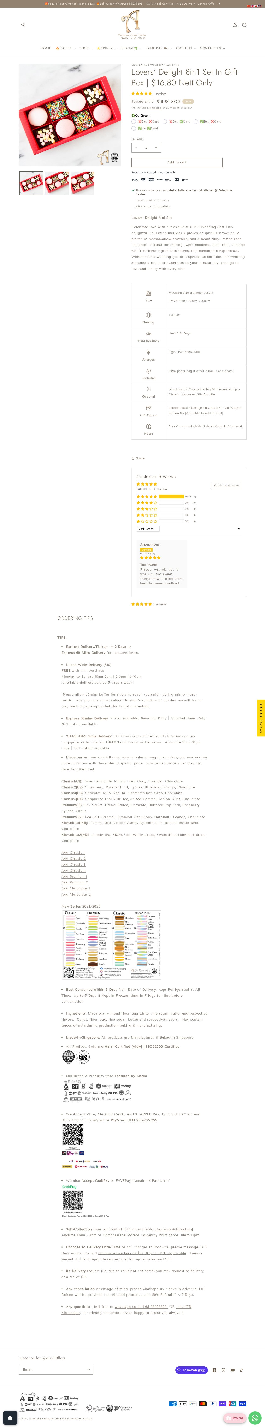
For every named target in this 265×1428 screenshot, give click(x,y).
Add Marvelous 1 (75, 888)
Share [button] (140, 458)
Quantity (137, 139)
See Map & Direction (174, 1229)
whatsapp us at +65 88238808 (141, 1307)
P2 (79, 817)
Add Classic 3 (73, 865)
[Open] (10, 1418)
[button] (23, 24)
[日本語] (256, 6)
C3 (79, 793)
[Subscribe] (88, 1370)
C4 (79, 799)
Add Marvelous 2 (76, 894)
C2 (79, 787)
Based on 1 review (152, 489)
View (137, 1046)
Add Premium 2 (74, 882)
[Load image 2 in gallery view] (57, 183)
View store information (153, 206)
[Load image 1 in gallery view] (31, 183)
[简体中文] (249, 6)
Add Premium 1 (74, 877)
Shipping (155, 107)
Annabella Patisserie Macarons (47, 1418)
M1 (84, 823)
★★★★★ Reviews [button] (261, 718)
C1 (78, 781)
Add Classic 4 (73, 871)
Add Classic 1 (73, 853)
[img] (162, 557)
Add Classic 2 (73, 859)
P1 (79, 805)
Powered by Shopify (79, 1418)
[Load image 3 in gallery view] (82, 183)
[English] (252, 6)
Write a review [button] (226, 485)
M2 (85, 835)
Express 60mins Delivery (87, 718)
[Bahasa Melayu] (260, 6)
